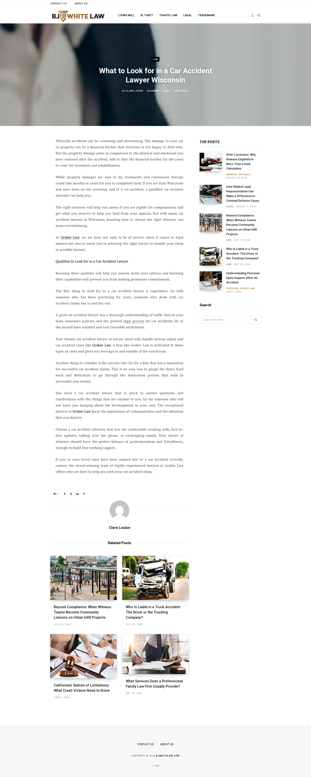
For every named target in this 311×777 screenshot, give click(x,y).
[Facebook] (32, 151)
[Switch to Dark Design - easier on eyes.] (253, 15)
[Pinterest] (32, 170)
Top (156, 766)
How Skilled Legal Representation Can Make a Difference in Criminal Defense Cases (242, 193)
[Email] (32, 189)
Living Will (126, 15)
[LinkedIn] (32, 180)
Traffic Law (168, 15)
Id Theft (147, 15)
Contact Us (58, 3)
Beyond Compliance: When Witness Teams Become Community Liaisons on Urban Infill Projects (82, 612)
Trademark (206, 15)
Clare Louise (134, 90)
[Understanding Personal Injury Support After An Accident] (213, 282)
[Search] (259, 15)
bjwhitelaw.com (167, 756)
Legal (187, 15)
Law (155, 59)
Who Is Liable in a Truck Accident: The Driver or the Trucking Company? (153, 612)
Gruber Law (70, 237)
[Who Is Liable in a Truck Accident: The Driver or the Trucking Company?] (155, 578)
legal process (133, 321)
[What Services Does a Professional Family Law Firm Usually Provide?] (155, 654)
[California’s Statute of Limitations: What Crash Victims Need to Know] (83, 656)
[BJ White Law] (78, 15)
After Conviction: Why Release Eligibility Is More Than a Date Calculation (241, 161)
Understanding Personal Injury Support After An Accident (242, 277)
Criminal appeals (238, 174)
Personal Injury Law (240, 288)
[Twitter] (32, 160)
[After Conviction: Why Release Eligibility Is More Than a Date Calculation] (213, 166)
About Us (81, 3)
